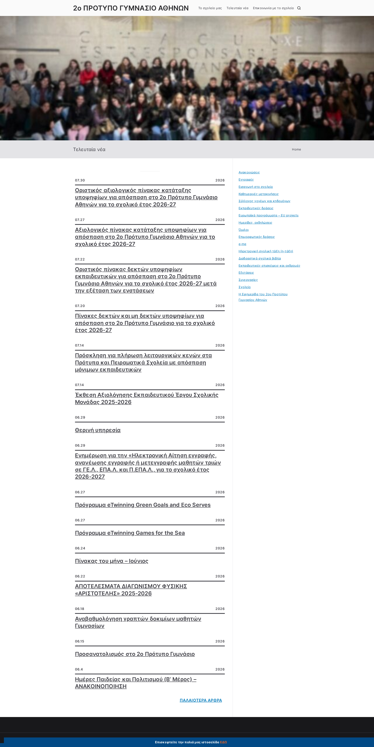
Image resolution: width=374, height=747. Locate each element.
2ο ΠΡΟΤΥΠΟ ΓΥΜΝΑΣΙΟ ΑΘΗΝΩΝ (131, 8)
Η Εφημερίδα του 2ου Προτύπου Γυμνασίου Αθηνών (263, 297)
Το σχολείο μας (210, 8)
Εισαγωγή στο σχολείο (256, 187)
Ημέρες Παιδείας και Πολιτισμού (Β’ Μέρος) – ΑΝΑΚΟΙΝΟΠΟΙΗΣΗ (135, 683)
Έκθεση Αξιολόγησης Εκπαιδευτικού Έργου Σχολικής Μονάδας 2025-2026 (147, 398)
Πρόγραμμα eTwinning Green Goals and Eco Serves (143, 505)
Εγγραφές (246, 179)
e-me (242, 244)
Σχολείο (245, 287)
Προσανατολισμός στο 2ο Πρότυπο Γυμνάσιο (135, 654)
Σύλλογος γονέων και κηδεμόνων (264, 201)
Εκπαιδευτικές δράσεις (256, 208)
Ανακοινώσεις (249, 172)
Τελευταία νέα (237, 8)
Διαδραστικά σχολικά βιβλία (260, 258)
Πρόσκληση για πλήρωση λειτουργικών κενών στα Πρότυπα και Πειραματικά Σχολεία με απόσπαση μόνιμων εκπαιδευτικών (143, 362)
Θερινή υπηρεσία (98, 430)
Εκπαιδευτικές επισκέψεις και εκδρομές (269, 265)
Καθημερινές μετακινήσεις (259, 194)
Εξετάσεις (246, 273)
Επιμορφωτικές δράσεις (257, 237)
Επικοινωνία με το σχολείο (273, 8)
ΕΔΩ (223, 742)
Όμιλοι (244, 230)
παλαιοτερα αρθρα (201, 700)
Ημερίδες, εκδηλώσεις (255, 222)
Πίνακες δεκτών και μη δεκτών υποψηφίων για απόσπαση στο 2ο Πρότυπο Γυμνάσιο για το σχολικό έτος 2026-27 (145, 322)
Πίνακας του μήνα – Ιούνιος (111, 561)
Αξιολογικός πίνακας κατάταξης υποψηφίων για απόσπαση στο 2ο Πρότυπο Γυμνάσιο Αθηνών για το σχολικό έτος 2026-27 (145, 236)
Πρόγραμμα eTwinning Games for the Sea (130, 533)
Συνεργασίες (248, 280)
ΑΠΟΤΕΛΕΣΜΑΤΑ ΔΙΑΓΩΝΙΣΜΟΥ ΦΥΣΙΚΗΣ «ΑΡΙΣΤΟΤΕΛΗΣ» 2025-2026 (131, 590)
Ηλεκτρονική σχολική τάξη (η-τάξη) (266, 251)
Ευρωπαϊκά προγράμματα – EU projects (269, 215)
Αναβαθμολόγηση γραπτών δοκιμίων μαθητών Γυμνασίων (138, 622)
